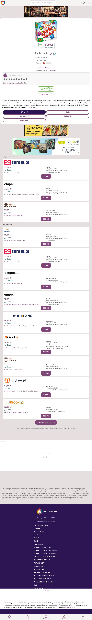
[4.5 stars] (13, 79)
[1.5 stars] (6, 79)
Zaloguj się (39, 588)
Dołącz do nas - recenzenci (46, 550)
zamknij (45, 591)
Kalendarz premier (42, 560)
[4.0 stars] (12, 79)
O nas (36, 538)
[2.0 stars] (7, 79)
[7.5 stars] (21, 79)
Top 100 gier (39, 563)
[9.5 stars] (25, 79)
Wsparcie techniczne (43, 582)
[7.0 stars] (19, 79)
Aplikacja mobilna (42, 572)
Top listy (38, 528)
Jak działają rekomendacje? (46, 557)
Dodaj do (45, 95)
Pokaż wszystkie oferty (46, 422)
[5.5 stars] (16, 79)
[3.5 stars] (11, 79)
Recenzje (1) (24, 116)
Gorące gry (39, 566)
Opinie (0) (68, 116)
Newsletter (39, 569)
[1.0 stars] (4, 79)
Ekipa (36, 535)
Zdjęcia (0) (24, 120)
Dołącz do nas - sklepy (44, 547)
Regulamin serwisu (42, 579)
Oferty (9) (24, 112)
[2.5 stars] (8, 79)
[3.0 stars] (9, 79)
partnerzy (38, 544)
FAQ (35, 585)
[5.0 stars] (14, 79)
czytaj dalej (32, 107)
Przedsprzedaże (41, 525)
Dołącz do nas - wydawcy (45, 554)
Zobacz (46, 176)
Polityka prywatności (69, 607)
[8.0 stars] (22, 79)
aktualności (39, 532)
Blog (36, 541)
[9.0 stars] (24, 79)
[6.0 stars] (17, 79)
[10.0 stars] (26, 79)
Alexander (52, 71)
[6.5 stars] (18, 79)
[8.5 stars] (23, 79)
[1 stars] (3, 79)
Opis (68, 112)
